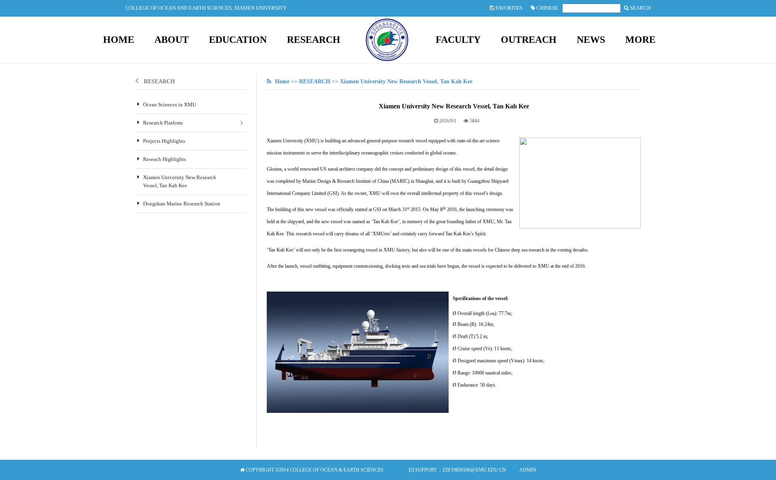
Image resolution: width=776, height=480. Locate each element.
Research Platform (163, 123)
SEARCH (640, 8)
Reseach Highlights (164, 159)
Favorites (508, 8)
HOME (118, 39)
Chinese (546, 8)
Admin (527, 470)
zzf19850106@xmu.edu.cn (474, 470)
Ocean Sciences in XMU (169, 104)
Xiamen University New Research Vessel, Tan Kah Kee (406, 81)
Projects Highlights (164, 141)
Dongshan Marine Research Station (181, 204)
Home (282, 81)
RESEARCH (159, 81)
